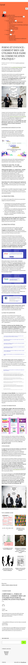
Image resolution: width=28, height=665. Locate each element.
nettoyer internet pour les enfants (18, 116)
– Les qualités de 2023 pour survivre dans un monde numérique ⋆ (14, 622)
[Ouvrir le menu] (26, 8)
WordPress (23, 662)
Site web (15, 585)
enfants (11, 585)
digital (7, 585)
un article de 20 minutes (16, 67)
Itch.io (6, 654)
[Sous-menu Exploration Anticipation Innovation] (24, 16)
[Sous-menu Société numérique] (16, 21)
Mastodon (6, 651)
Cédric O (4, 585)
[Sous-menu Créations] (11, 30)
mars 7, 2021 (4, 610)
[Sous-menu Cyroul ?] (11, 34)
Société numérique (19, 63)
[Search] (23, 642)
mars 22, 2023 (5, 624)
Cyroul (2, 5)
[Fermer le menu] (4, 12)
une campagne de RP (18, 469)
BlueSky (6, 653)
